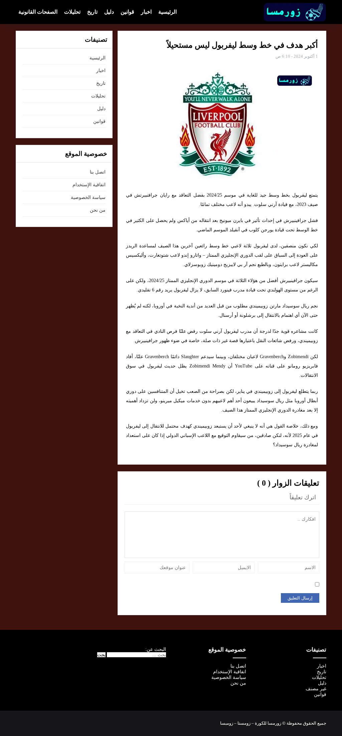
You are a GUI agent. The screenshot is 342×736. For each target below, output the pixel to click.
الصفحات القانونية (37, 12)
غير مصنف (316, 688)
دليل (109, 12)
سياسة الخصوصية (88, 197)
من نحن (98, 210)
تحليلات (72, 12)
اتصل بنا (98, 172)
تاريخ (92, 12)
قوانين (127, 12)
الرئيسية (167, 12)
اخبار (146, 12)
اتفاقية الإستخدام (89, 184)
